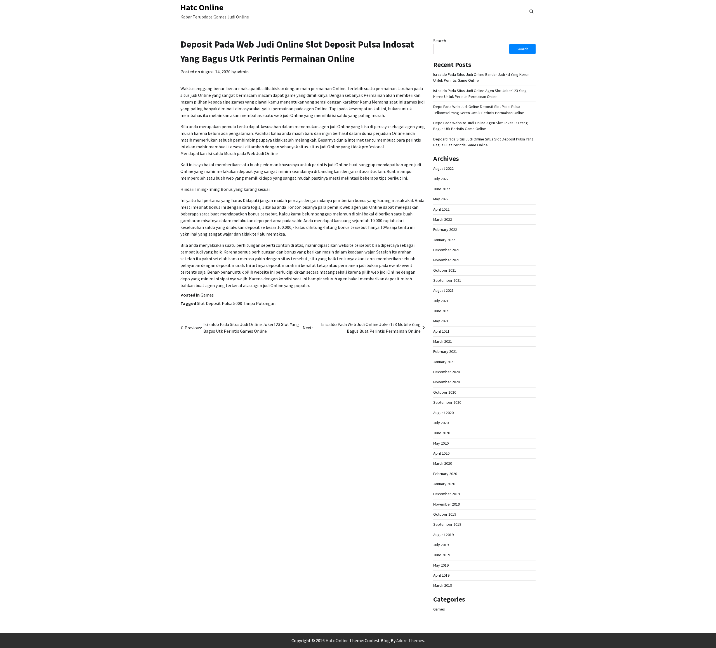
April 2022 (441, 209)
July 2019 (441, 544)
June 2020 (441, 432)
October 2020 (444, 392)
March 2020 (442, 463)
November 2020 (446, 381)
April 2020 (441, 453)
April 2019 (441, 575)
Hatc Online (201, 7)
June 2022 (441, 188)
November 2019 (446, 504)
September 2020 (447, 402)
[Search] (531, 11)
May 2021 (441, 320)
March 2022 (442, 219)
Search (439, 40)
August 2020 (443, 412)
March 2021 (442, 341)
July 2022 (441, 178)
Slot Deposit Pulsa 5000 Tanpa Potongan (236, 303)
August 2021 (443, 290)
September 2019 (447, 524)
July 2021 (441, 300)
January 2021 (444, 361)
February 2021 (445, 351)
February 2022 (445, 229)
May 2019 (441, 565)
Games (207, 295)
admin (243, 71)
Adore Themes (410, 640)
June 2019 (441, 554)
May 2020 (441, 443)
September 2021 (447, 280)
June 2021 (441, 310)
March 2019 (442, 585)
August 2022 (443, 168)
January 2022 (444, 239)
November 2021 (446, 259)
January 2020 (444, 483)
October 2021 (444, 270)
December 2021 (446, 249)
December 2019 (446, 493)
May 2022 (441, 198)
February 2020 (445, 473)
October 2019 (444, 514)
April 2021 (441, 331)
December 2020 (446, 371)
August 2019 (443, 534)
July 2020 (441, 422)
